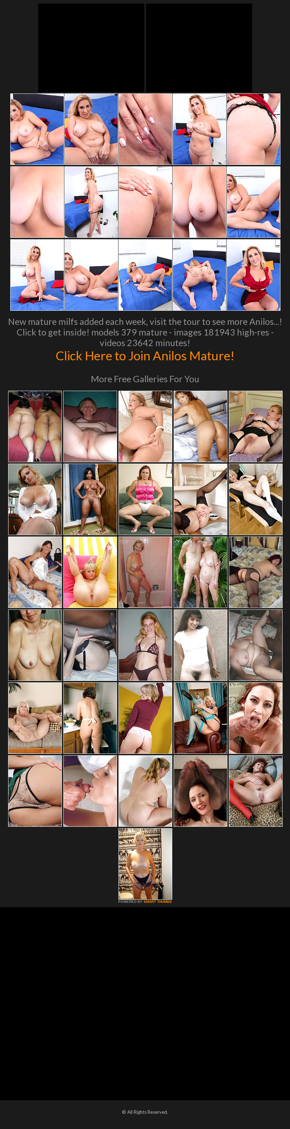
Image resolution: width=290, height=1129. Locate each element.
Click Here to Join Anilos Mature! (145, 355)
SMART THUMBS (158, 902)
